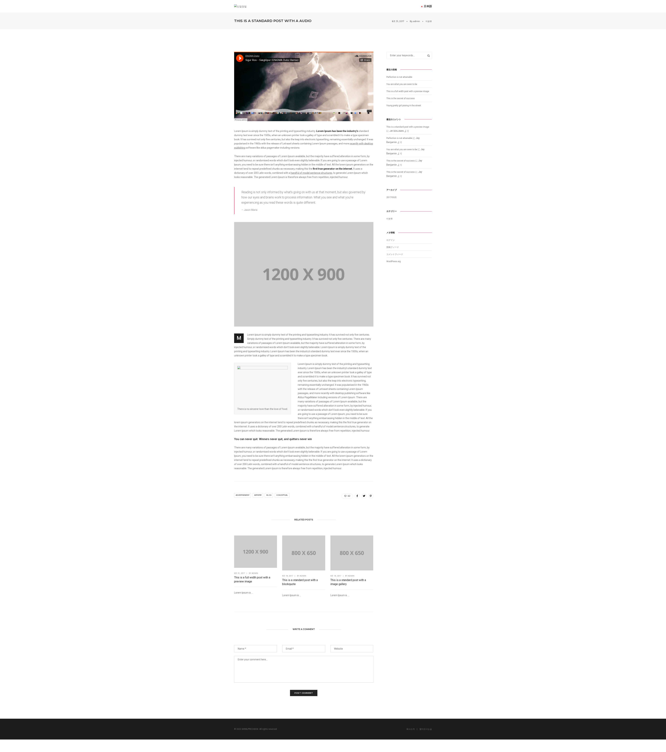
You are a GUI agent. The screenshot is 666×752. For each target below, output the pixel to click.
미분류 (429, 21)
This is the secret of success (400, 98)
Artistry (258, 495)
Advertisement (242, 495)
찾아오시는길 (425, 729)
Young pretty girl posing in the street (403, 105)
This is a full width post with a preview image (252, 579)
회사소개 (410, 729)
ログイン (390, 240)
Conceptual (282, 495)
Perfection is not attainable (399, 77)
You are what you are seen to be (401, 84)
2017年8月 (391, 197)
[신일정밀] (240, 6)
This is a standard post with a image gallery (348, 582)
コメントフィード (394, 254)
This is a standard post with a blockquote (300, 582)
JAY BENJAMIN (396, 131)
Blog (268, 495)
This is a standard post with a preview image (407, 127)
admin (416, 21)
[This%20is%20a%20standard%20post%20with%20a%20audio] (357, 496)
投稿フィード (392, 247)
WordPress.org (393, 261)
